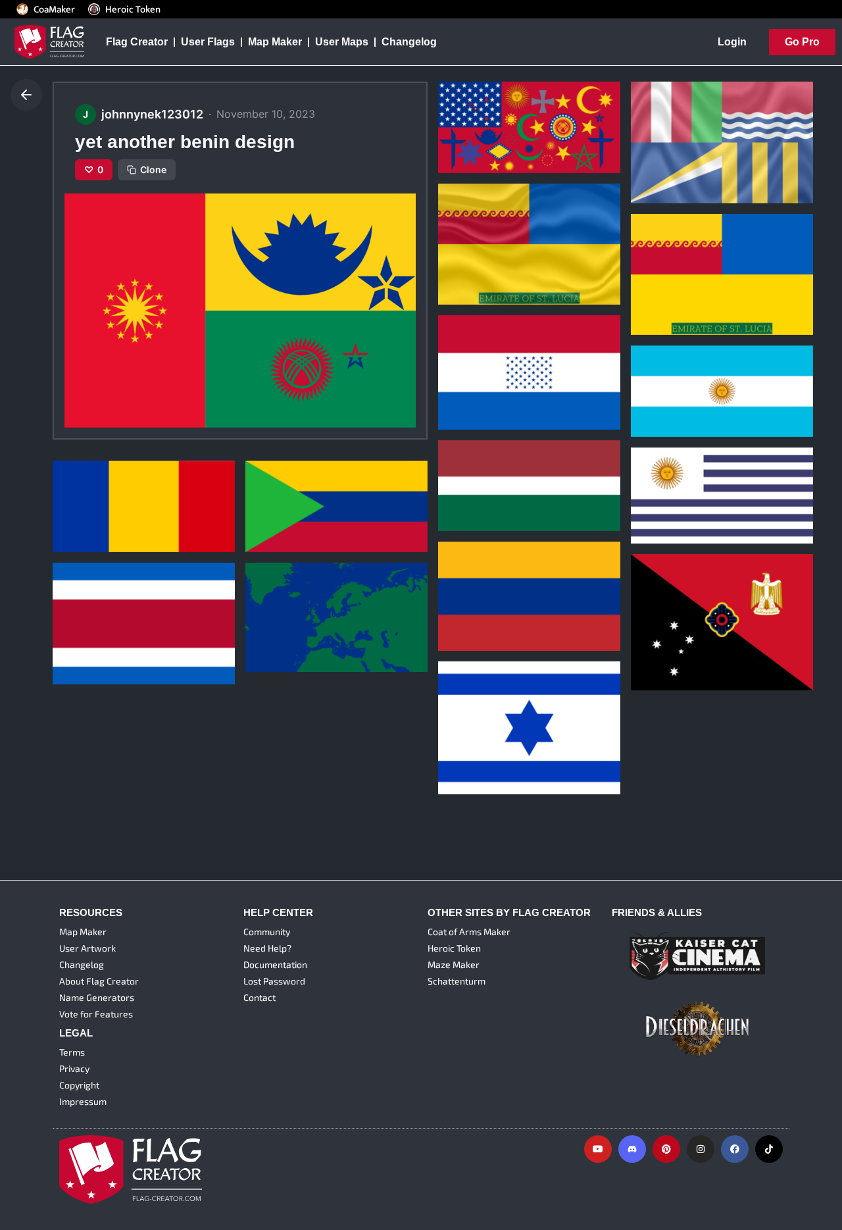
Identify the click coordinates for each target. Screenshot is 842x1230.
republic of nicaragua (500, 109)
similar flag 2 (479, 587)
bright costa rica (103, 620)
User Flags (208, 41)
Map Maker (275, 41)
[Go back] (26, 95)
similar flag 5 (672, 479)
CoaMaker (54, 9)
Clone (153, 169)
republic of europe (301, 608)
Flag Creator (137, 41)
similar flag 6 (479, 467)
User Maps (341, 41)
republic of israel (489, 730)
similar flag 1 (671, 627)
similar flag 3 (286, 488)
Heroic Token (133, 9)
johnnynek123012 (483, 129)
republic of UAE (679, 139)
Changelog (409, 41)
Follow (504, 154)
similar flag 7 (671, 373)
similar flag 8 (479, 365)
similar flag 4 (94, 488)
